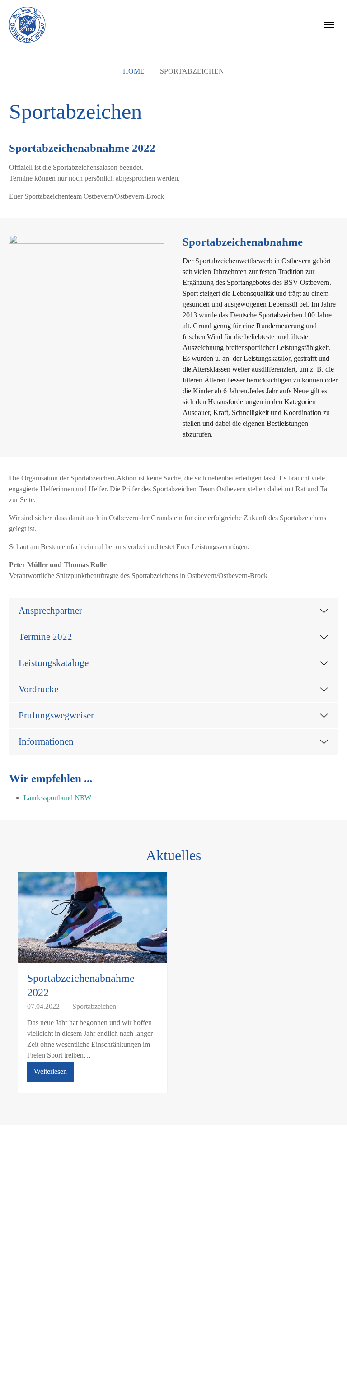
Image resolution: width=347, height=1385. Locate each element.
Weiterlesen (50, 1071)
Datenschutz (35, 1277)
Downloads (34, 1223)
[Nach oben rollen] (327, 1365)
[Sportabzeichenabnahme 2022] (92, 922)
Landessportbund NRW (57, 798)
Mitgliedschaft (38, 1205)
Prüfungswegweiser (56, 715)
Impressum (33, 1259)
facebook (250, 1187)
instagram (251, 1205)
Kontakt (29, 1187)
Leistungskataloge (54, 663)
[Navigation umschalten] (329, 25)
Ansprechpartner (50, 610)
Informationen (46, 741)
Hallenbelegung (40, 1241)
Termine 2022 (45, 636)
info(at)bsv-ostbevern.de (162, 1230)
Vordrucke (38, 689)
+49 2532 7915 (164, 1219)
